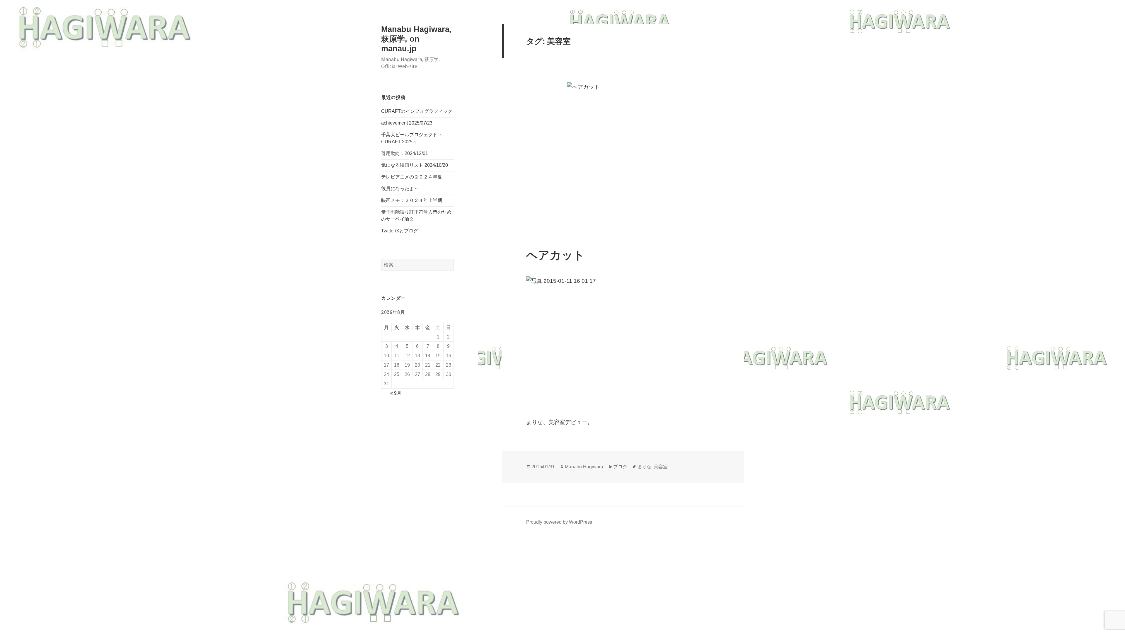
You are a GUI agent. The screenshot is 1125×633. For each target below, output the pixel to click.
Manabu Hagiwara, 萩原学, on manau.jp (416, 39)
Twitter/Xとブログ (399, 230)
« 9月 (395, 393)
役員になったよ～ (400, 188)
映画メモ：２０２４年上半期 (411, 200)
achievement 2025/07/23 (406, 122)
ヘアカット (555, 255)
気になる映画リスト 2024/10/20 (414, 165)
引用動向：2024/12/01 (404, 153)
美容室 (661, 466)
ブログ (620, 466)
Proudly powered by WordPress (559, 522)
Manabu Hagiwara (584, 466)
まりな (644, 466)
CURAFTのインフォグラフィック (416, 111)
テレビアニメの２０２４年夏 (411, 176)
